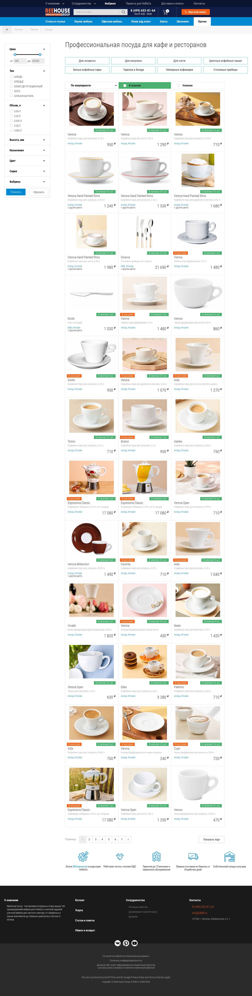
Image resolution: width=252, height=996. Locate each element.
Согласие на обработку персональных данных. (126, 956)
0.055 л (18, 120)
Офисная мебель (112, 21)
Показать (15, 192)
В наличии (135, 85)
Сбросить (38, 192)
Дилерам (133, 916)
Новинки (188, 85)
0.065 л (18, 130)
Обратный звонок (197, 12)
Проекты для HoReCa (138, 3)
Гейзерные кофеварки (179, 69)
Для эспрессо (87, 60)
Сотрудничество (81, 3)
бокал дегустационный (28, 86)
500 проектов (80, 866)
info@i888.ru (199, 913)
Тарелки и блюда (133, 69)
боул (17, 91)
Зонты (163, 21)
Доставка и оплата (172, 3)
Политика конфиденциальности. (126, 960)
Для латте (179, 60)
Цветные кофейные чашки (225, 60)
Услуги (79, 910)
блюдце (18, 81)
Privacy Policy (137, 977)
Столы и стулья (55, 21)
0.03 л (17, 111)
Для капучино (133, 60)
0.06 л (17, 125)
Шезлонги (183, 21)
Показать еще (211, 839)
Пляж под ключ (141, 21)
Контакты (199, 3)
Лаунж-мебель (83, 21)
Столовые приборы (226, 69)
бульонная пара (23, 96)
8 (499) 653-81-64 (143, 12)
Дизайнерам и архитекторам (143, 911)
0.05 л (17, 116)
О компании (52, 3)
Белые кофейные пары (87, 69)
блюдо (18, 76)
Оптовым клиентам (138, 907)
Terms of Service (156, 977)
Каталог (19, 29)
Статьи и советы (85, 920)
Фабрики (110, 3)
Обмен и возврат (85, 930)
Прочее (202, 21)
